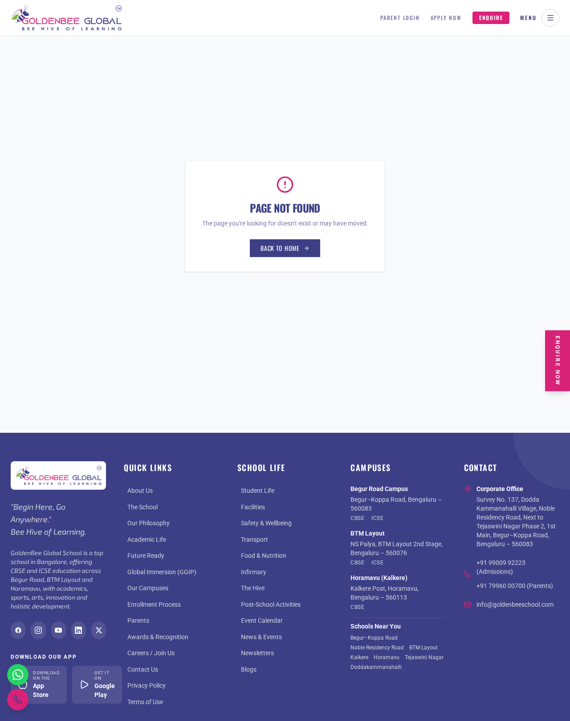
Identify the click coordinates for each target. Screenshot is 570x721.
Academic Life (146, 539)
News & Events (261, 636)
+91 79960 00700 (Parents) (514, 585)
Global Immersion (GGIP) (161, 572)
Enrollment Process (154, 604)
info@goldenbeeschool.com (515, 604)
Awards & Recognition (157, 636)
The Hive (253, 588)
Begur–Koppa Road (374, 638)
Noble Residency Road (377, 647)
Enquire (491, 17)
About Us (140, 490)
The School (142, 507)
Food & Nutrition (263, 555)
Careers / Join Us (151, 653)
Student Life (257, 490)
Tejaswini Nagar (424, 657)
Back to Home (280, 248)
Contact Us (142, 669)
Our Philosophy (148, 523)
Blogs (248, 669)
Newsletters (257, 653)
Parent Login (400, 17)
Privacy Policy (146, 685)
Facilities (253, 507)
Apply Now (446, 17)
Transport (254, 539)
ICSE (377, 518)
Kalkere (359, 657)
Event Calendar (262, 620)
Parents (138, 620)
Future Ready (145, 555)
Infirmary (253, 572)
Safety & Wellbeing (266, 523)
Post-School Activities (271, 604)
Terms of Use (145, 701)
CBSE (357, 518)
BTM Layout (423, 647)
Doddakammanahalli (376, 667)
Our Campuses (147, 588)
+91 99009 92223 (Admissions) (500, 567)
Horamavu (386, 657)
